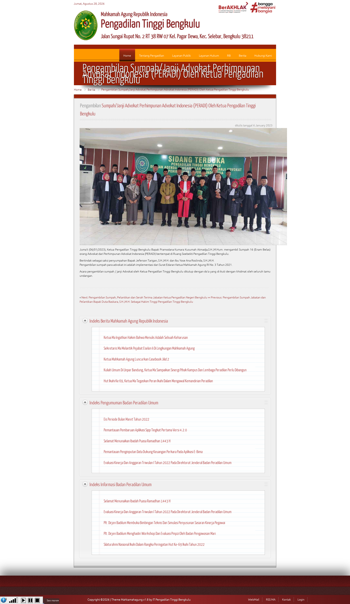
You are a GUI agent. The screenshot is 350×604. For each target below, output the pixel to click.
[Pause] (30, 601)
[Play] (23, 601)
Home (78, 89)
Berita (91, 89)
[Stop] (37, 601)
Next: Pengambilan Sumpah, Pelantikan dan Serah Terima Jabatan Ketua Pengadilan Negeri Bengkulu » (145, 297)
